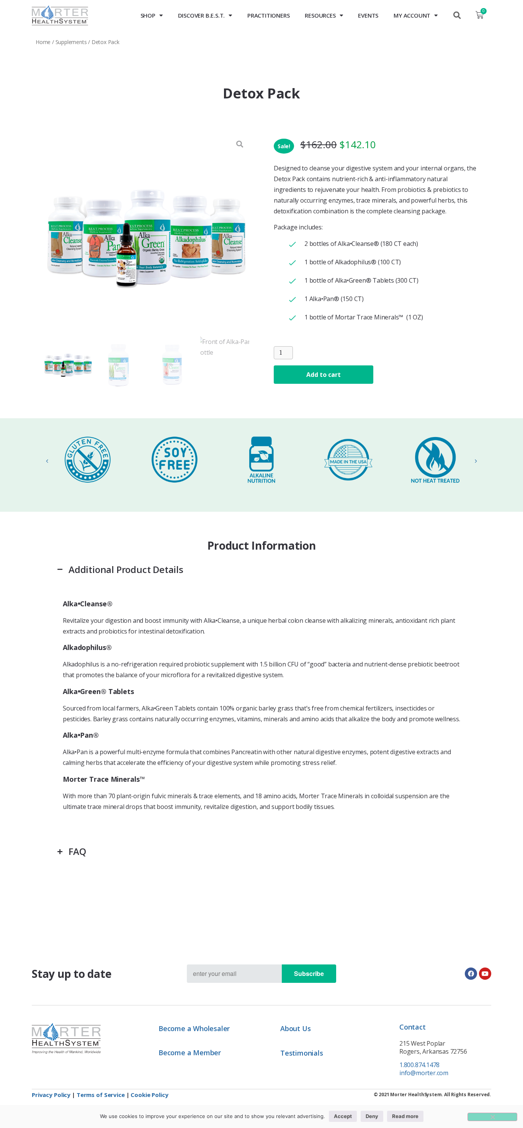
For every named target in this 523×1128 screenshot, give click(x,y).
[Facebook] (471, 974)
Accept (343, 1116)
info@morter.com (423, 1073)
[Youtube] (485, 974)
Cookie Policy (149, 1095)
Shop (148, 15)
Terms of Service (101, 1095)
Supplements (71, 42)
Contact (412, 1026)
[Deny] (492, 1117)
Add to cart (323, 374)
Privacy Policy (51, 1095)
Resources (320, 15)
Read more (405, 1116)
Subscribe (309, 973)
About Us (295, 1028)
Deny (372, 1116)
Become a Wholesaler (194, 1028)
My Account (412, 15)
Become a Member (190, 1052)
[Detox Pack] (146, 237)
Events (368, 15)
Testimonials (301, 1053)
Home (43, 42)
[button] (456, 15)
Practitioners (268, 15)
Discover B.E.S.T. (201, 15)
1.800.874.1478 (419, 1065)
